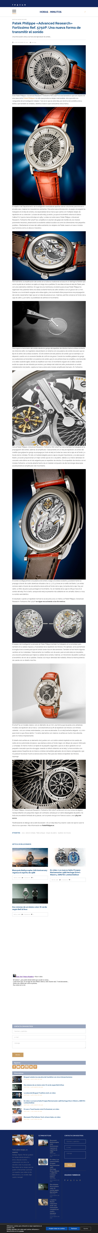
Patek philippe (40, 833)
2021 (23, 833)
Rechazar (74, 1228)
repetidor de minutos (64, 833)
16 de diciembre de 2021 (21, 42)
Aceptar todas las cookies (57, 1228)
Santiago (33, 42)
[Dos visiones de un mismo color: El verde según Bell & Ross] (30, 894)
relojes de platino (51, 833)
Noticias (15, 19)
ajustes (21, 1231)
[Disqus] (49, 945)
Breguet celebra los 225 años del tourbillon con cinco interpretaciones (48, 1077)
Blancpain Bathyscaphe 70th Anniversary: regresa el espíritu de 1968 (54, 1146)
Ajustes (85, 1228)
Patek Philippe (22, 19)
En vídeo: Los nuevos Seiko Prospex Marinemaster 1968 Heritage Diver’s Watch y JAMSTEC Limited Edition (65, 872)
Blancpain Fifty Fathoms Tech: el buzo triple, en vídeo (42, 1117)
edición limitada (30, 833)
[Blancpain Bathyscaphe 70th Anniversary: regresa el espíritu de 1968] (30, 857)
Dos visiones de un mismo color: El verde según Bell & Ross (44, 1085)
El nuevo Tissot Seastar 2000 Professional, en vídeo (41, 1109)
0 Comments (27, 877)
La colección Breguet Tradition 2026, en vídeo (40, 1093)
